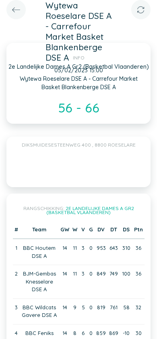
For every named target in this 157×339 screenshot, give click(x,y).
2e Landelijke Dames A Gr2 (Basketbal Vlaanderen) (90, 210)
